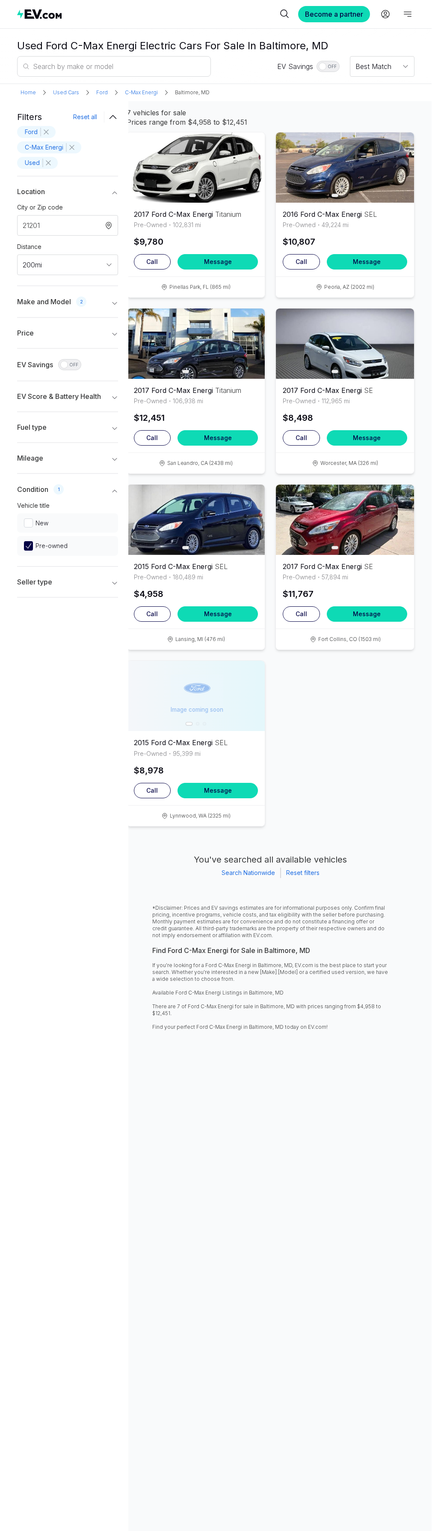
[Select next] (251, 164)
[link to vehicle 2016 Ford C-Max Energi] (345, 167)
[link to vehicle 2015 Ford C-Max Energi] (196, 520)
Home (28, 92)
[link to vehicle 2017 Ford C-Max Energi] (196, 167)
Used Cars (66, 92)
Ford (102, 92)
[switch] (328, 66)
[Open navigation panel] (407, 14)
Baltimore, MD (192, 92)
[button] (67, 193)
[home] (147, 13)
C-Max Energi (141, 92)
